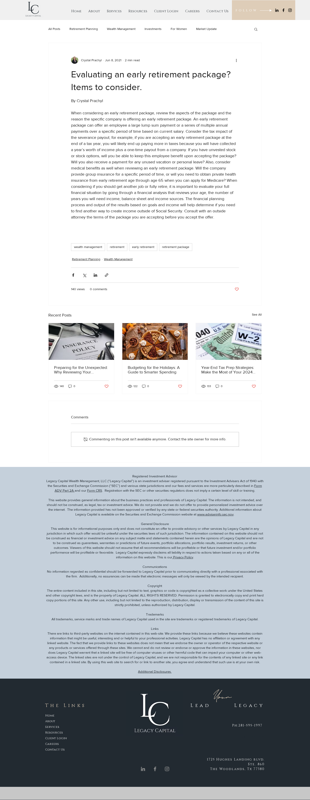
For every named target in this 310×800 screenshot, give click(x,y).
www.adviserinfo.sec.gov (215, 514)
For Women (179, 29)
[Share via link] (106, 275)
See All (257, 314)
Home (49, 716)
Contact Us (55, 750)
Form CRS (94, 490)
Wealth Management (121, 29)
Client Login (56, 738)
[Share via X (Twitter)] (84, 275)
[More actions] (236, 60)
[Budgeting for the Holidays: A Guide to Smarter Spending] (155, 341)
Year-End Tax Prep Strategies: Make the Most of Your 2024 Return (227, 369)
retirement (117, 247)
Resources (54, 733)
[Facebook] (155, 769)
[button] (256, 29)
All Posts (54, 29)
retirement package (175, 247)
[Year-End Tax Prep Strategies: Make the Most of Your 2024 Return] (228, 341)
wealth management (88, 247)
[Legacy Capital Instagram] (290, 10)
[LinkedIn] (143, 769)
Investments (153, 29)
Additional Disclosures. (155, 671)
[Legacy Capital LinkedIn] (277, 10)
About (50, 721)
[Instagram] (167, 769)
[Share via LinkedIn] (95, 275)
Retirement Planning (83, 29)
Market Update (206, 29)
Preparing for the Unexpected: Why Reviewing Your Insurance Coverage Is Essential (81, 369)
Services (52, 727)
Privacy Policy (182, 557)
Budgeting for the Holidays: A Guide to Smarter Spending (154, 369)
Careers (52, 744)
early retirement (143, 247)
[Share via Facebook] (73, 275)
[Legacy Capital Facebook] (283, 10)
